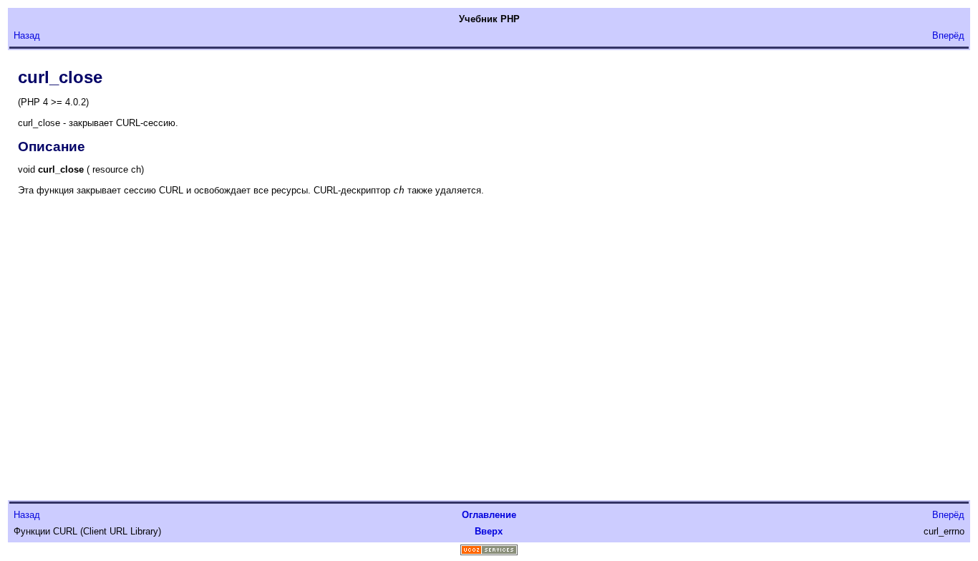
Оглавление (489, 514)
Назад (27, 35)
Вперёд (948, 35)
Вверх (489, 531)
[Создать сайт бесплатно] (489, 552)
